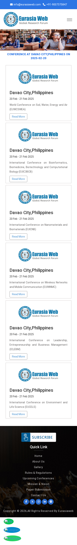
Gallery (38, 467)
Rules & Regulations (38, 472)
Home (38, 455)
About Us (38, 461)
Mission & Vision (39, 483)
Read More (18, 116)
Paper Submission (38, 489)
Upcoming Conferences (38, 478)
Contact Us (38, 495)
